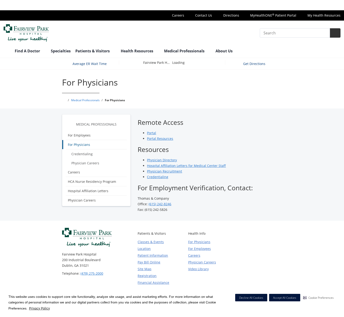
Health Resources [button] (137, 51)
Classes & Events (151, 242)
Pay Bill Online (149, 262)
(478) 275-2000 (92, 273)
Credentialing (82, 154)
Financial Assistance (153, 282)
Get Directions (254, 63)
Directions (230, 15)
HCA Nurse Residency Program (92, 181)
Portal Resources (160, 138)
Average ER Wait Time (90, 63)
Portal (151, 133)
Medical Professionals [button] (184, 51)
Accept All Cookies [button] (284, 298)
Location (144, 248)
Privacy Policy (39, 308)
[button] (318, 297)
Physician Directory (162, 160)
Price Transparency (325, 5)
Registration (147, 276)
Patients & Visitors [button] (93, 51)
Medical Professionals (96, 124)
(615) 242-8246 (160, 204)
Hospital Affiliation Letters (88, 191)
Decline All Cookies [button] (251, 298)
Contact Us (203, 15)
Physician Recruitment (164, 171)
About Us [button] (225, 51)
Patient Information (153, 255)
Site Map (144, 269)
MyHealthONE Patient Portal (272, 15)
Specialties (61, 51)
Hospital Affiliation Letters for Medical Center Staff (186, 165)
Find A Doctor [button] (28, 51)
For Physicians (79, 144)
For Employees (79, 135)
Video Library (198, 269)
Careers (177, 15)
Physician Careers (85, 163)
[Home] (7, 51)
